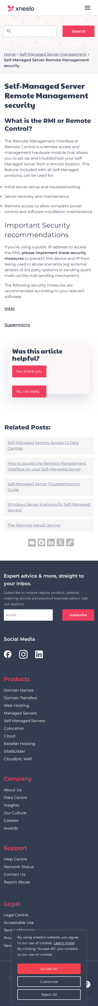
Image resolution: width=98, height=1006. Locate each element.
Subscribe (78, 615)
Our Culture (15, 813)
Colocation (14, 728)
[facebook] (7, 654)
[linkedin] (39, 654)
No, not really (27, 391)
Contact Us (14, 874)
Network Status (19, 867)
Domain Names (19, 690)
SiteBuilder (14, 751)
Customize (49, 982)
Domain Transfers (20, 698)
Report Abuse (17, 882)
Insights (11, 805)
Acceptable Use (19, 922)
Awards (11, 828)
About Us (13, 790)
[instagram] (23, 654)
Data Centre (15, 797)
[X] (60, 543)
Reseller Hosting (19, 743)
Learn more (64, 943)
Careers (11, 820)
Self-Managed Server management (53, 54)
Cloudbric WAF (18, 759)
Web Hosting (16, 705)
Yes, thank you (29, 371)
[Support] (86, 985)
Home (10, 54)
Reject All (49, 994)
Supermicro (17, 325)
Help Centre (15, 859)
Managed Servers (20, 713)
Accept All (48, 969)
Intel (10, 308)
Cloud (9, 736)
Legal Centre (16, 915)
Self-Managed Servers (24, 721)
